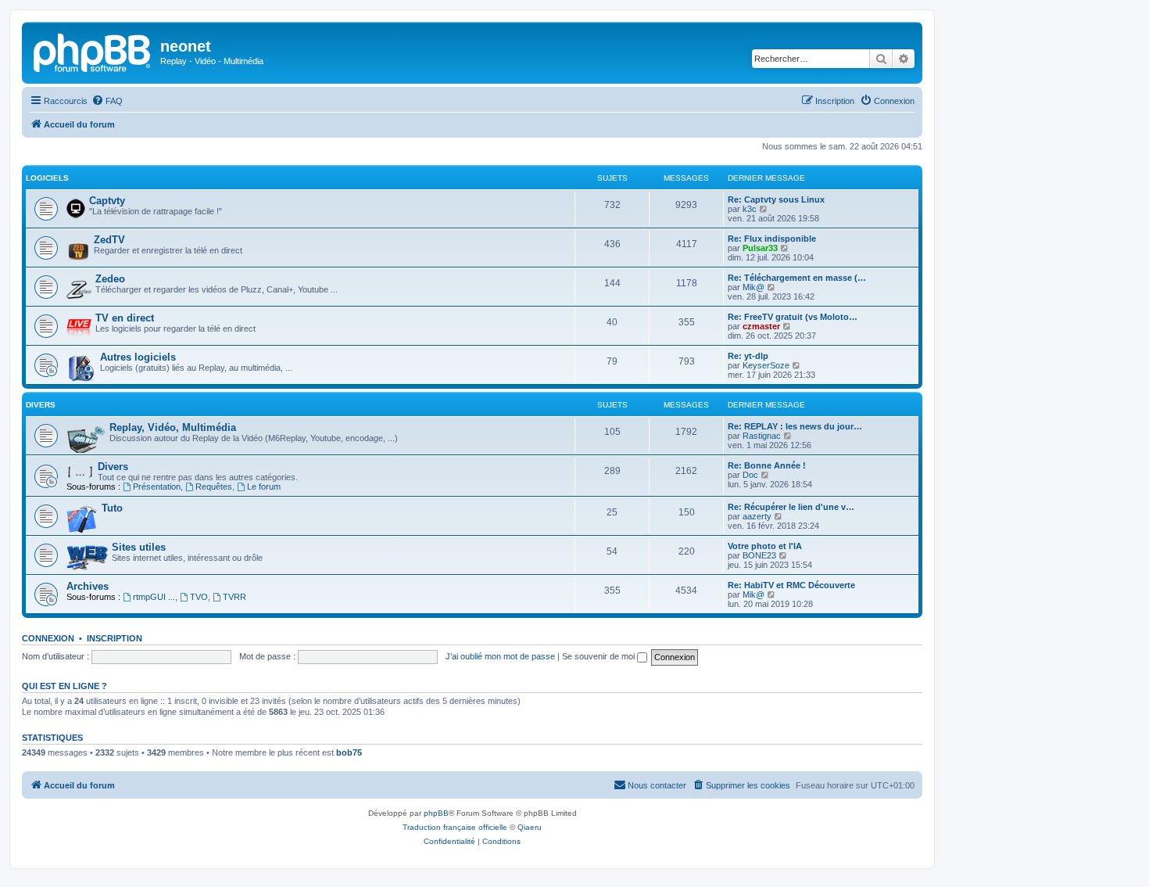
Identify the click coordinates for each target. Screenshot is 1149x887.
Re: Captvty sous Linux (776, 199)
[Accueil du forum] (93, 51)
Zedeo (110, 279)
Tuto (112, 508)
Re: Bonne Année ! (767, 465)
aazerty (757, 516)
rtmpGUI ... (154, 597)
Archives (87, 586)
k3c (750, 209)
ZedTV (109, 240)
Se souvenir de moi (599, 656)
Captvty (107, 200)
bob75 (349, 752)
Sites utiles (139, 547)
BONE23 (759, 555)
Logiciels (47, 178)
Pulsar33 (760, 248)
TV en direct (124, 318)
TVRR (234, 597)
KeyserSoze (766, 365)
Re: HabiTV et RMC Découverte (791, 585)
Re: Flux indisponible (772, 238)
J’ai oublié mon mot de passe (500, 656)
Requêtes (213, 486)
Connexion (48, 638)
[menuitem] (107, 101)
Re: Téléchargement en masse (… (797, 277)
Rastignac (762, 435)
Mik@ (753, 287)
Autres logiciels (138, 357)
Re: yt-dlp (748, 356)
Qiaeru (529, 827)
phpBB (436, 813)
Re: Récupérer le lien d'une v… (791, 507)
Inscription (114, 638)
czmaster (761, 326)
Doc (750, 474)
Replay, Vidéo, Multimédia (172, 427)
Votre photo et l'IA (765, 546)
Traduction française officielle (455, 827)
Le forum (264, 486)
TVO (199, 597)
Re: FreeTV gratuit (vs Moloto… (792, 316)
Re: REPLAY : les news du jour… (795, 426)
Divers (40, 404)
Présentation (157, 486)
